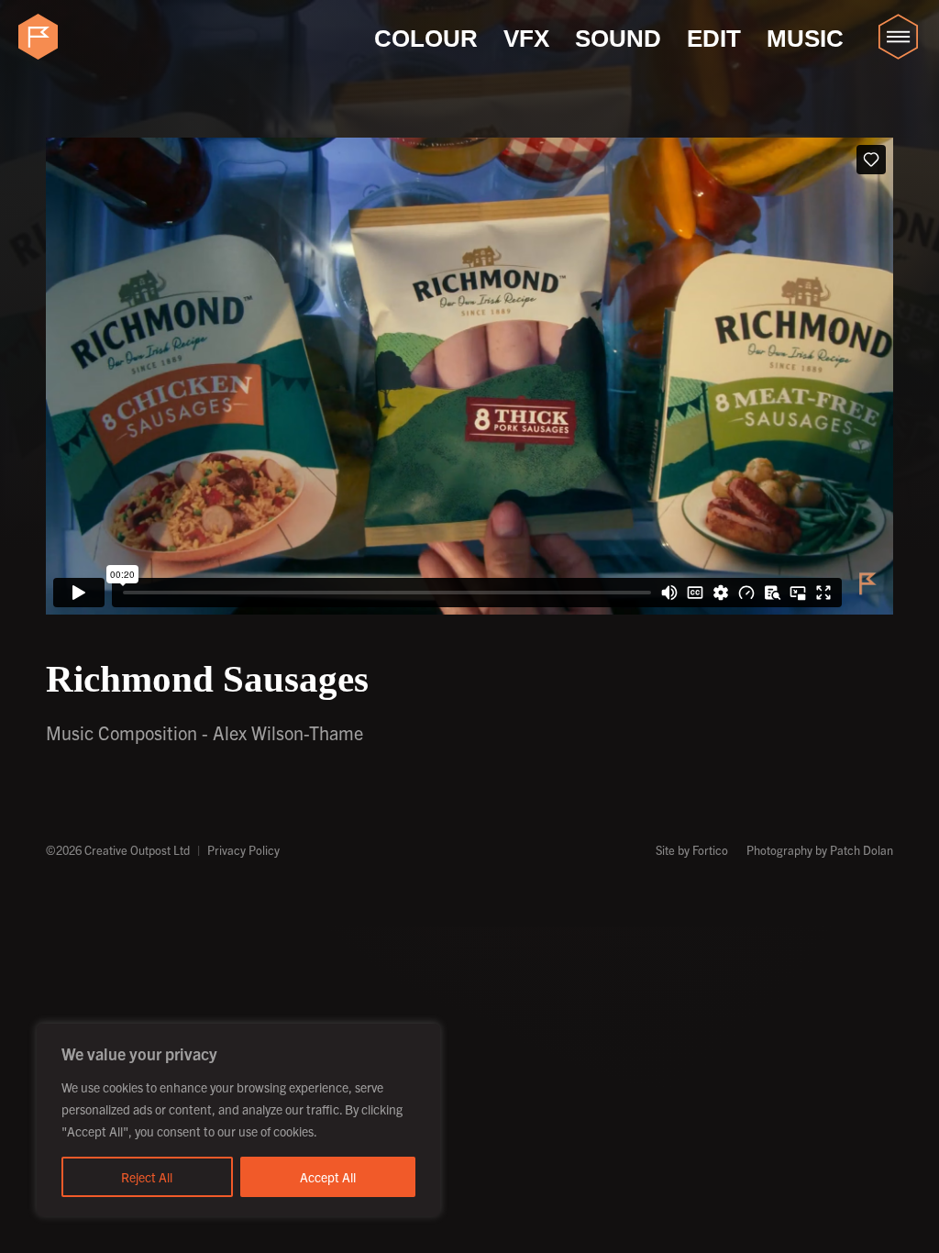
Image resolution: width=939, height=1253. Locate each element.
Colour (426, 38)
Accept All (328, 1177)
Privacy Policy (243, 850)
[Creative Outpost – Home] (41, 37)
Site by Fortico (692, 850)
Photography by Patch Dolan (819, 850)
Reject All (146, 1177)
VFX (526, 38)
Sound (618, 38)
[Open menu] (898, 37)
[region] (238, 1120)
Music (805, 38)
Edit (714, 38)
